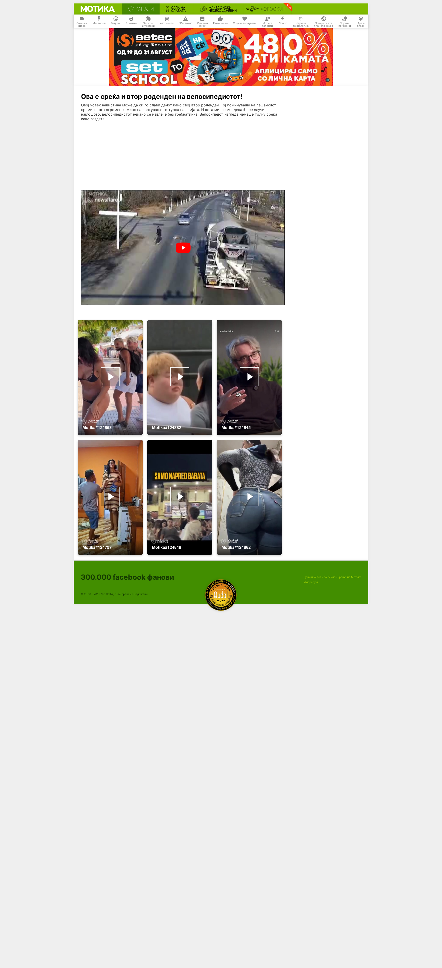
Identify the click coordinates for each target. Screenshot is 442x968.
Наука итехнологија (301, 25)
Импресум (311, 582)
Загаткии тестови (148, 25)
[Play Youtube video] (183, 247)
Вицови (115, 23)
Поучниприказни (344, 25)
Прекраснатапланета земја (323, 25)
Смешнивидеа (81, 25)
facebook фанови (127, 577)
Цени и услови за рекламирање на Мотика (332, 577)
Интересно (220, 23)
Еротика (131, 23)
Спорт (283, 23)
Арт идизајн (361, 25)
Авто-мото (167, 23)
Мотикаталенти (267, 25)
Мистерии (99, 23)
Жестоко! (185, 23)
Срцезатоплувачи (244, 23)
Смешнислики (202, 25)
